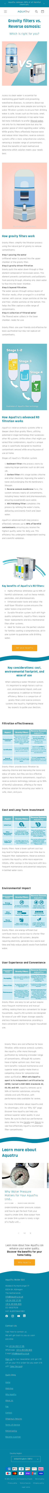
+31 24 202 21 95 (13, 1300)
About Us (9, 1400)
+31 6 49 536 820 (13, 1304)
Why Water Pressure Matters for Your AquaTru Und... (21, 1195)
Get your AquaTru (24, 648)
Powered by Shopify (25, 1479)
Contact (8, 1413)
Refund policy (11, 1431)
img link (24, 557)
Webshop (9, 1388)
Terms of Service (12, 1425)
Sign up (8, 1359)
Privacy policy (12, 1483)
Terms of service (25, 1483)
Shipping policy (38, 1483)
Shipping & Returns (13, 1419)
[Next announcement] (44, 4)
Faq (6, 1406)
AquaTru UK (15, 1479)
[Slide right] (30, 1233)
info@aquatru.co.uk (14, 1296)
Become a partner (13, 1437)
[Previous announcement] (5, 4)
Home (7, 1382)
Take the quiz (16, 1366)
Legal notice (26, 1487)
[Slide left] (19, 1233)
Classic (38, 1122)
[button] (5, 12)
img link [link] (5, 731)
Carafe (27, 1122)
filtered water (36, 121)
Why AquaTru (24, 1262)
